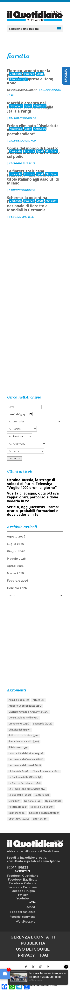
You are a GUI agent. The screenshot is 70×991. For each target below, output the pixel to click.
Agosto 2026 (16, 536)
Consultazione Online (23, 717)
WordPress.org (26, 921)
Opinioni (53, 801)
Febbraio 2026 (17, 580)
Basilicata (16, 73)
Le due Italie (20, 795)
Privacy (26, 955)
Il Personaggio (18, 79)
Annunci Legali (19, 700)
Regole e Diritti (42, 807)
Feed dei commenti (23, 916)
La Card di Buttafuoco (25, 783)
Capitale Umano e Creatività (28, 711)
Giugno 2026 (16, 551)
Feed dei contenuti (23, 911)
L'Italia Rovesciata (46, 771)
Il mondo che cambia (24, 741)
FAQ (44, 955)
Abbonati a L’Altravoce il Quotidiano (33, 851)
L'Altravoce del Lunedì (25, 765)
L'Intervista (18, 771)
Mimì (14, 801)
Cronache (19, 723)
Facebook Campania (23, 887)
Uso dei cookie (33, 949)
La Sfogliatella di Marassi (27, 789)
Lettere (42, 795)
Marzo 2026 (15, 573)
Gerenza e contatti (32, 937)
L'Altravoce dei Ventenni (26, 759)
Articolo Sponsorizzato (25, 705)
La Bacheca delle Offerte (25, 777)
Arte (38, 700)
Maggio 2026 (16, 558)
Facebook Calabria (22, 883)
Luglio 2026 (15, 544)
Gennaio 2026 (17, 588)
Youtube (23, 898)
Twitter (23, 895)
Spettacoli (19, 818)
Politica (18, 807)
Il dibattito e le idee (23, 735)
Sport (40, 73)
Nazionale (16, 106)
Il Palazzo (18, 747)
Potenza (29, 73)
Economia (42, 723)
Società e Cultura (44, 813)
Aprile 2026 (15, 566)
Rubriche (17, 813)
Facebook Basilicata (22, 879)
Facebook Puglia (23, 891)
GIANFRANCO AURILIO (22, 90)
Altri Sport (40, 106)
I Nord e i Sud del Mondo (26, 753)
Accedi (31, 907)
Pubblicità (33, 943)
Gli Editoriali (20, 729)
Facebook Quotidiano (22, 875)
